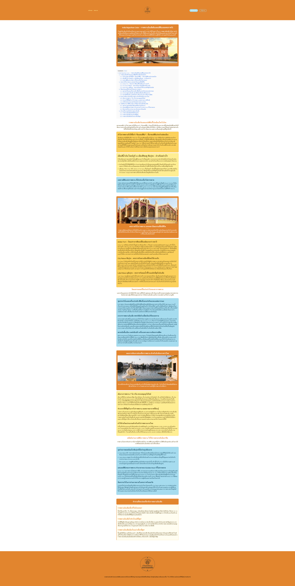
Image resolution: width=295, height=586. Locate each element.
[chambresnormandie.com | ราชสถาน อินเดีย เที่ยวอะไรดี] (148, 10)
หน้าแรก (90, 10)
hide (125, 70)
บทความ (96, 10)
